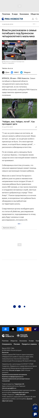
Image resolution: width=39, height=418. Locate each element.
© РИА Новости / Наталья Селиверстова (13, 61)
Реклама (17, 344)
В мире (31, 341)
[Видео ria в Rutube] (35, 329)
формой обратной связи (20, 392)
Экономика (23, 341)
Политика (5, 341)
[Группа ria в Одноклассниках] (27, 329)
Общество (13, 341)
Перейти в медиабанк (8, 63)
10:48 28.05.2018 (7, 24)
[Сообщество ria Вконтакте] (20, 329)
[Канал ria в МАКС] (5, 329)
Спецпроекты (7, 344)
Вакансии (5, 352)
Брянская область (9, 227)
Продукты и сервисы (29, 344)
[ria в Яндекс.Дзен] (13, 329)
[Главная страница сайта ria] (12, 19)
